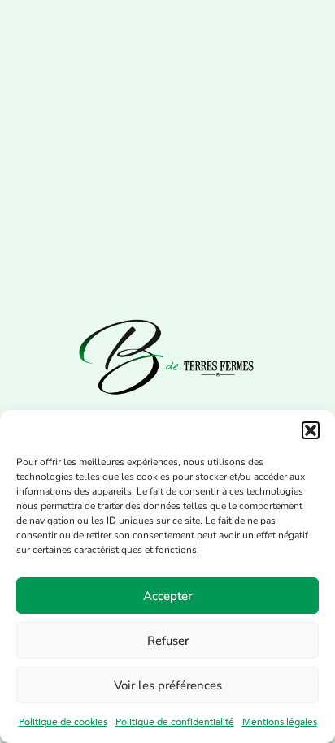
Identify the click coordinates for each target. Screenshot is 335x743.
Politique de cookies (63, 721)
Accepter (167, 596)
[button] (310, 430)
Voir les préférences (168, 685)
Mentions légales (279, 721)
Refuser (168, 641)
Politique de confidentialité (174, 721)
